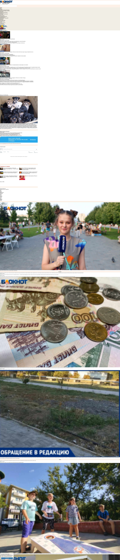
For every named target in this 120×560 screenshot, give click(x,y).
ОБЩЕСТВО (2, 18)
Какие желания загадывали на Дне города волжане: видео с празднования (8, 270)
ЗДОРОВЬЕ (1, 11)
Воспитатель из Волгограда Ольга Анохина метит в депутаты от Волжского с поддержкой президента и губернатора (16, 81)
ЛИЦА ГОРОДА (2, 15)
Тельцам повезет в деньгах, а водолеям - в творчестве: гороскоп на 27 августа (81, 457)
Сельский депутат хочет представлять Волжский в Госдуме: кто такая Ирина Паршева (12, 80)
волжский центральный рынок (11, 143)
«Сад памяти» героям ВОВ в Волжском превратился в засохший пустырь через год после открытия (12, 457)
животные (1, 143)
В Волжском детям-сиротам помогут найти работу (7, 133)
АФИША (1, 9)
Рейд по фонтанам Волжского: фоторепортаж (6, 54)
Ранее (8, 151)
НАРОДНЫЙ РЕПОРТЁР (3, 16)
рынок (6, 143)
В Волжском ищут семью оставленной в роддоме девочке (8, 42)
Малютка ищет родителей (3, 30)
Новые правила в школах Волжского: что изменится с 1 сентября (63, 457)
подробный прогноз (2, 189)
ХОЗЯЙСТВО (2, 23)
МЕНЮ (1, 7)
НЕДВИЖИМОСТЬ (2, 17)
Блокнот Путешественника (4, 43)
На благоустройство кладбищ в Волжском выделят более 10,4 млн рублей (49, 274)
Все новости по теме (3, 40)
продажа (4, 143)
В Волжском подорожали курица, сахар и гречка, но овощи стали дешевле (33, 457)
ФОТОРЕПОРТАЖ (2, 22)
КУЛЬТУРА (1, 14)
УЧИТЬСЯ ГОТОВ (4, 26)
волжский (19, 143)
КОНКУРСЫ (1, 13)
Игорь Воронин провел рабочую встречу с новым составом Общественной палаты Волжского (47, 276)
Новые (1, 151)
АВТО (1, 8)
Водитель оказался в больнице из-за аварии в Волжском (8, 135)
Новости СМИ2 (2, 181)
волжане (17, 143)
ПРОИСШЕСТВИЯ (2, 20)
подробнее (7, 189)
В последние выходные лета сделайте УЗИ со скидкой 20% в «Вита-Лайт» (99, 457)
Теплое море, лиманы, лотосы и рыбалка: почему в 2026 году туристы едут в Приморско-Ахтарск (12, 462)
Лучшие (5, 151)
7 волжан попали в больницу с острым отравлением (7, 134)
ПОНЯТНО (7, 558)
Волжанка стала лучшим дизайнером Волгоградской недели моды (67, 276)
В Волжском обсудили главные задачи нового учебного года (29, 460)
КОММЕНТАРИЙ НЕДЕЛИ (4, 12)
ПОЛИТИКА (1, 19)
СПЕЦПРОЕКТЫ (2, 21)
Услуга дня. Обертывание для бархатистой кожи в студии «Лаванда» (12, 458)
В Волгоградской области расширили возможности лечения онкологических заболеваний (39, 369)
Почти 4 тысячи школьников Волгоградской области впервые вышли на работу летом (11, 460)
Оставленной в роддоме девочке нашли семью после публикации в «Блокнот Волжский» (13, 41)
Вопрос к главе (2, 56)
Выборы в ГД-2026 (2, 69)
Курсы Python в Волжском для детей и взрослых (49, 457)
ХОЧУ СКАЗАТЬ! (2, 24)
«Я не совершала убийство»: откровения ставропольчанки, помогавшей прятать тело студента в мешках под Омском (14, 369)
